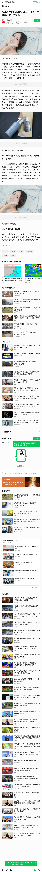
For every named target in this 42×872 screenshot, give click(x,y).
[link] (7, 870)
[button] (3, 870)
